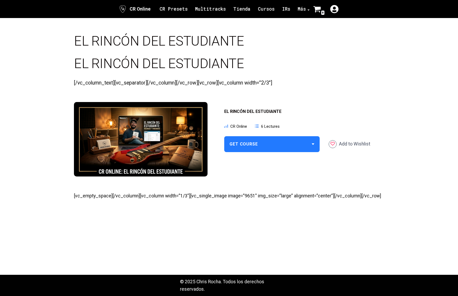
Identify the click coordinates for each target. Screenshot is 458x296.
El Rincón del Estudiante (252, 111)
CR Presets (174, 9)
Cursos (266, 9)
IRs (286, 9)
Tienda (241, 9)
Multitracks (210, 9)
